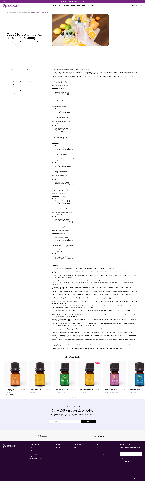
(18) (72, 258)
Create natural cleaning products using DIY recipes (21, 90)
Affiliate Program (78, 450)
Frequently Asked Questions (36, 450)
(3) (62, 130)
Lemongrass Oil (61, 117)
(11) (70, 92)
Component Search (101, 454)
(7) (68, 111)
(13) (72, 149)
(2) (68, 256)
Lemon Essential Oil (35, 389)
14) (69, 200)
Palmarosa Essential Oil (111, 389)
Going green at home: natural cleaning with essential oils (23, 68)
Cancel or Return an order (35, 458)
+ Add (20, 383)
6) (71, 220)
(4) (68, 93)
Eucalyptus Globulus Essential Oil (10, 390)
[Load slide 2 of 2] (6, 1)
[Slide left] (69, 397)
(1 (69, 220)
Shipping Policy (33, 452)
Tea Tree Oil (59, 227)
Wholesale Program (79, 447)
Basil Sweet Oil (60, 208)
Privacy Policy (5, 478)
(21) (70, 148)
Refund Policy (32, 478)
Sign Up (88, 421)
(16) (68, 128)
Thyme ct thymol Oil (64, 245)
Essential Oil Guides (101, 452)
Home (8, 12)
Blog (98, 447)
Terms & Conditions (14, 478)
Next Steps (12, 93)
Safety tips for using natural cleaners (18, 84)
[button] (60, 5)
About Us (58, 447)
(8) (68, 182)
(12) (72, 112)
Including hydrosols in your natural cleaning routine (21, 81)
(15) (72, 166)
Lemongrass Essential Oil (61, 389)
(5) (68, 219)
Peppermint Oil (61, 172)
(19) (72, 184)
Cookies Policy (24, 478)
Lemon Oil (58, 100)
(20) (70, 129)
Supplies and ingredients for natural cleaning (20, 87)
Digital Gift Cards (33, 454)
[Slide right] (75, 397)
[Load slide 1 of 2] (4, 1)
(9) (72, 132)
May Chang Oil (61, 137)
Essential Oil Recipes (101, 450)
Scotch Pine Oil (61, 190)
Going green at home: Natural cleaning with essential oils (20, 12)
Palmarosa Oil (60, 154)
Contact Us (32, 447)
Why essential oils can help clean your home (20, 75)
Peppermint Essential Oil (136, 389)
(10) (68, 237)
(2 (67, 200)
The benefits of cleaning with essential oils (19, 72)
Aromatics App (32, 456)
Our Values (58, 450)
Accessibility (40, 478)
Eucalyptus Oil (60, 82)
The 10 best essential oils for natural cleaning (39, 12)
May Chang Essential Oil (86, 389)
